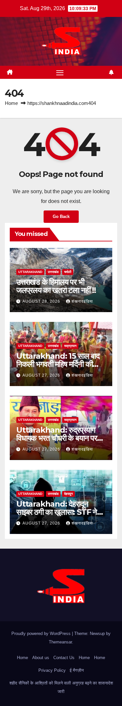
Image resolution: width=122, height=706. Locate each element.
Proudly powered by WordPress (41, 633)
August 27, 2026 (41, 375)
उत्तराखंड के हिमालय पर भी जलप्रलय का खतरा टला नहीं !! (56, 286)
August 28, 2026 (41, 301)
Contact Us (64, 657)
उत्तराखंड (53, 272)
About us (40, 657)
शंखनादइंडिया (82, 301)
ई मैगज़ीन (77, 670)
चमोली (67, 272)
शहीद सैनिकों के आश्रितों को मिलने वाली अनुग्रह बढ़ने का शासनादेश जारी (61, 687)
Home (11, 103)
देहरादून (68, 494)
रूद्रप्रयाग (70, 346)
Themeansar (60, 642)
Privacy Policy (52, 670)
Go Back (61, 216)
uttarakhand (30, 272)
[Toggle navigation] (60, 72)
